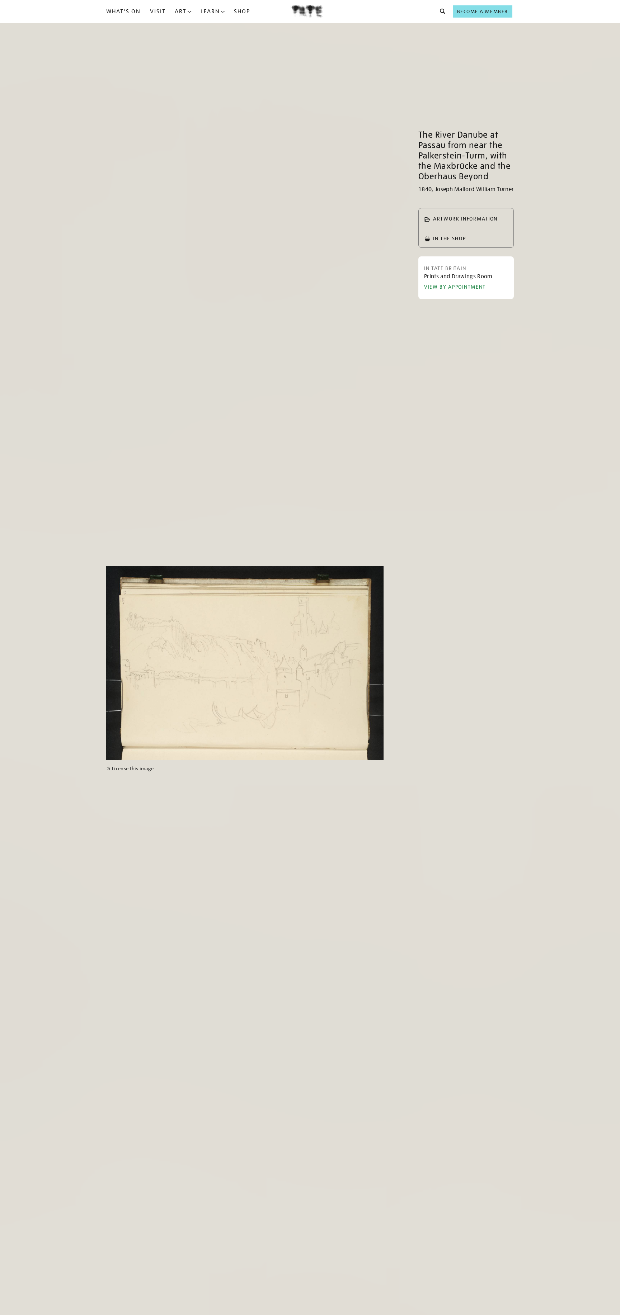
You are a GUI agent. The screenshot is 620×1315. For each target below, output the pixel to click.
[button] (440, 11)
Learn (210, 11)
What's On (123, 11)
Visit (158, 11)
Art (181, 11)
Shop (242, 11)
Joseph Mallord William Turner (474, 189)
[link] (130, 769)
